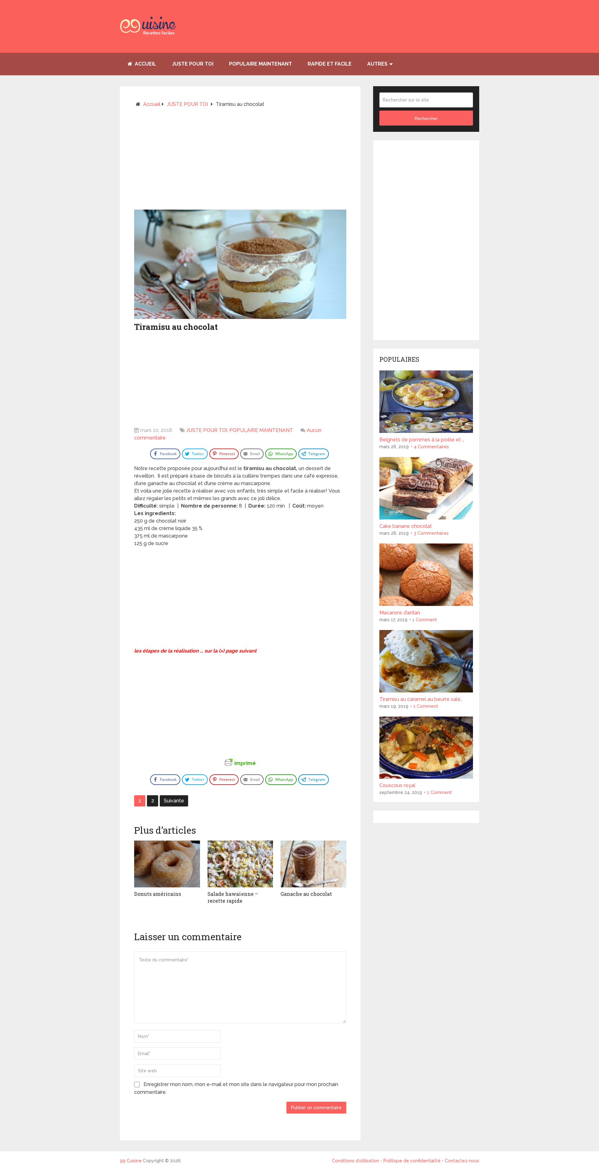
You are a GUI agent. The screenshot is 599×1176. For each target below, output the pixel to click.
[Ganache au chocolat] (313, 864)
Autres (377, 64)
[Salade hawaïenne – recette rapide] (240, 864)
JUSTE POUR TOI (192, 64)
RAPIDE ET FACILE (330, 64)
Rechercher (426, 118)
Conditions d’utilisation (356, 1160)
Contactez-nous (462, 1160)
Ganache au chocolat (306, 894)
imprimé (245, 763)
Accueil (145, 64)
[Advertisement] (240, 161)
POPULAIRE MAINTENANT (260, 64)
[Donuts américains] (167, 864)
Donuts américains (157, 894)
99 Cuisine (131, 1160)
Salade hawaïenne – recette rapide (232, 897)
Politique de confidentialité (412, 1160)
